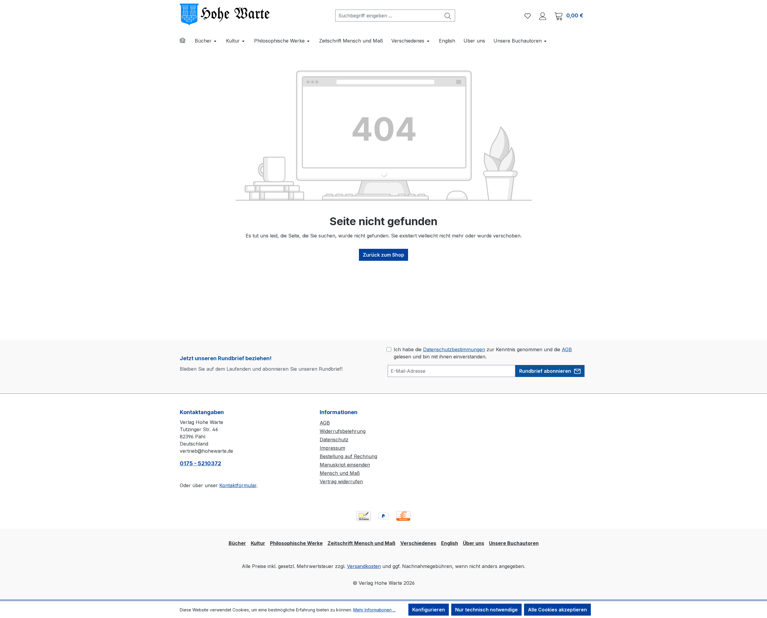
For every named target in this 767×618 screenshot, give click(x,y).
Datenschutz (334, 440)
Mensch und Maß (340, 473)
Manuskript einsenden (345, 465)
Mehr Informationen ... (374, 609)
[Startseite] (186, 41)
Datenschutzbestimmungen (454, 349)
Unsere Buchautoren (514, 543)
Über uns (473, 543)
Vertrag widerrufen (341, 481)
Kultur (258, 543)
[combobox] (388, 16)
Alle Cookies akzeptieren (557, 610)
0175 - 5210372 (200, 463)
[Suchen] (448, 16)
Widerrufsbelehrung (343, 431)
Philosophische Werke (296, 543)
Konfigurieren (428, 610)
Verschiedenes (418, 543)
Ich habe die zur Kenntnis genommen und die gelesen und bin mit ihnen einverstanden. (483, 353)
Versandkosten (364, 566)
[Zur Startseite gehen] (225, 14)
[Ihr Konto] (542, 16)
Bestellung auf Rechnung (348, 456)
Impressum (332, 448)
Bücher (237, 543)
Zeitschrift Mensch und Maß (361, 543)
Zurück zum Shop (383, 255)
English (449, 543)
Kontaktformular (237, 485)
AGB (567, 349)
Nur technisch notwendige (486, 610)
